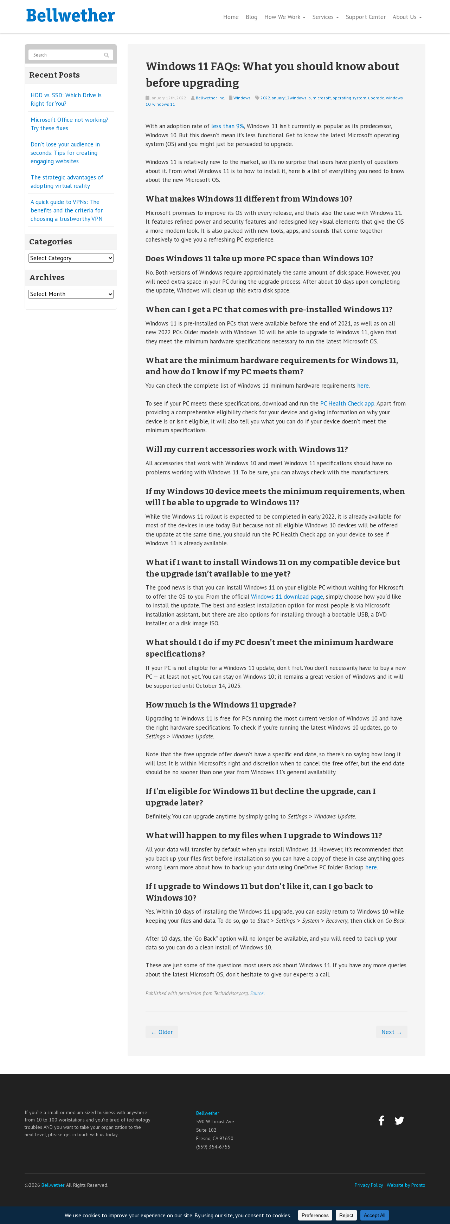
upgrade (376, 97)
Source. (257, 993)
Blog (251, 17)
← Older (162, 1032)
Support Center (366, 17)
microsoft (322, 97)
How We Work (283, 17)
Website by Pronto (406, 1185)
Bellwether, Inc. (210, 97)
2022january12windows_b (286, 97)
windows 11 (163, 104)
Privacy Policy (369, 1185)
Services (324, 17)
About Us (405, 17)
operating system (349, 97)
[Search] (106, 55)
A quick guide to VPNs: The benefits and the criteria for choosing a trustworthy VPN (67, 210)
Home (231, 17)
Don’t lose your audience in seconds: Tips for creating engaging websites (65, 152)
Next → (391, 1032)
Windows (242, 97)
